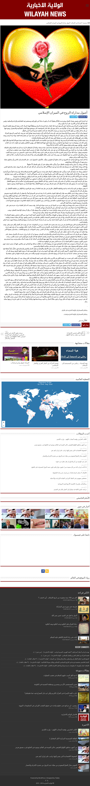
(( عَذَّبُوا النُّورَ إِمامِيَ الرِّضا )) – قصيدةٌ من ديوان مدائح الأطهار (75, 333)
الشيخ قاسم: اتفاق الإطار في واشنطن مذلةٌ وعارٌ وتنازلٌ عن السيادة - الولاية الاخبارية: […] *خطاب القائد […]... (57, 659)
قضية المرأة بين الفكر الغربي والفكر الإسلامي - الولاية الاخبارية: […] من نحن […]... (65, 655)
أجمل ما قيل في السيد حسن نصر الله (64, 615)
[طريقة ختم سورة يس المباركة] (83, 609)
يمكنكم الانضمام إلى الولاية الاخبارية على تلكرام (74, 310)
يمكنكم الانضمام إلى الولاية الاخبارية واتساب (75, 314)
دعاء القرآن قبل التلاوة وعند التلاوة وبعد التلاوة (61, 624)
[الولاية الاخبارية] (45, 5)
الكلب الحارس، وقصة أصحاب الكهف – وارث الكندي (59, 730)
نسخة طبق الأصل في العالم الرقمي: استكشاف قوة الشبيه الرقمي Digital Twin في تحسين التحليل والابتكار (15, 335)
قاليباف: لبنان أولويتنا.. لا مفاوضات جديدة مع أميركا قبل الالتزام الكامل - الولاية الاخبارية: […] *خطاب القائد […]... (56, 665)
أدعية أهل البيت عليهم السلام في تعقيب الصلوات (60, 675)
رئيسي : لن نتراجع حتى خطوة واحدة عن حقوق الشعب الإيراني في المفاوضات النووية (48, 706)
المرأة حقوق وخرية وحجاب (20, 363)
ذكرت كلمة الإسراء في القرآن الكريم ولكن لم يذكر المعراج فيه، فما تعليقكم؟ (51, 693)
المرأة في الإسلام (76, 23)
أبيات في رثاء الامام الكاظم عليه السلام (63, 637)
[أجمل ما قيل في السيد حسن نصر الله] (83, 618)
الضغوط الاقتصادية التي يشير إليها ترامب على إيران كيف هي (56, 756)
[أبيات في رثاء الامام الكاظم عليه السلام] (83, 640)
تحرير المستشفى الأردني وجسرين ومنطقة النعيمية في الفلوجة (55, 684)
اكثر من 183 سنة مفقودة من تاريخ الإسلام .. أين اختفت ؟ (57, 598)
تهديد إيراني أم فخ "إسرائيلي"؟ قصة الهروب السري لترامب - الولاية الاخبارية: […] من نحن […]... (61, 652)
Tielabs (57, 778)
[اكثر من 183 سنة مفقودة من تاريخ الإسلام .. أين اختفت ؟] (83, 600)
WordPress (41, 778)
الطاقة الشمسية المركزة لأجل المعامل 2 (63, 739)
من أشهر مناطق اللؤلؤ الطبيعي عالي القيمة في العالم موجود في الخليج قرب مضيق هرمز (46, 747)
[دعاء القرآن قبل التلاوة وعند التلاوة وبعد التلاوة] (83, 629)
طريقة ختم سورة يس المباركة (66, 607)
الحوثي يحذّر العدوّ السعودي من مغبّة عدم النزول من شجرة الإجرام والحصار (51, 765)
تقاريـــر (83, 320)
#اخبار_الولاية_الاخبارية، (69, 714)
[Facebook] (43, 571)
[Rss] (47, 571)
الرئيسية (85, 23)
